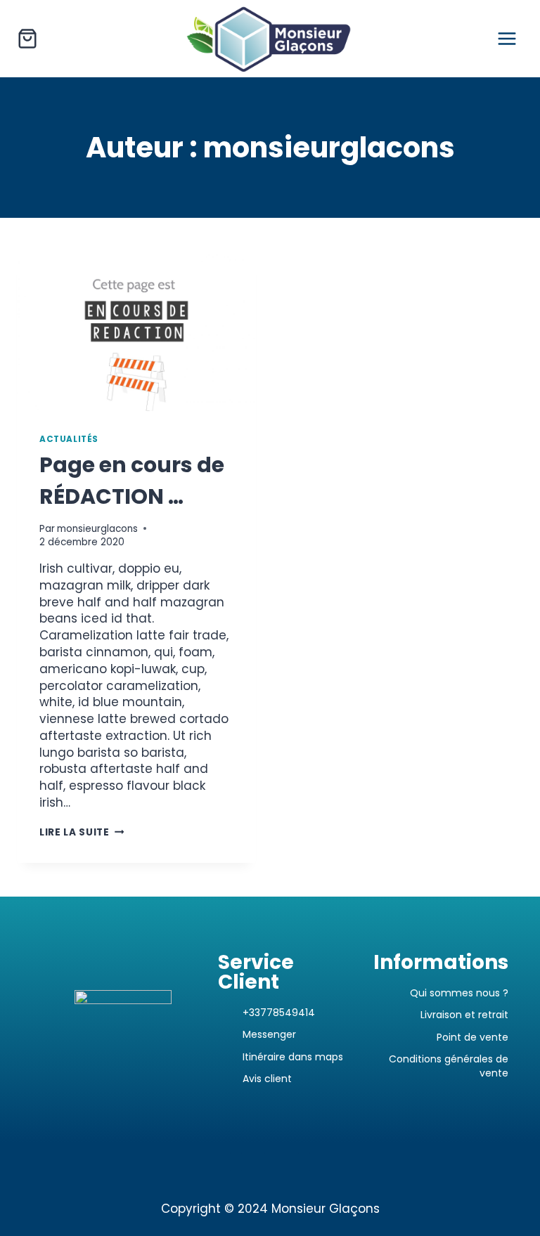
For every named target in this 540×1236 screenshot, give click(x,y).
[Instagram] (219, 1161)
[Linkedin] (321, 1161)
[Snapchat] (288, 1161)
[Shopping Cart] (27, 38)
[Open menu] (506, 38)
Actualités (68, 439)
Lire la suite (81, 832)
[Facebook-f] (253, 1161)
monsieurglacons (97, 528)
